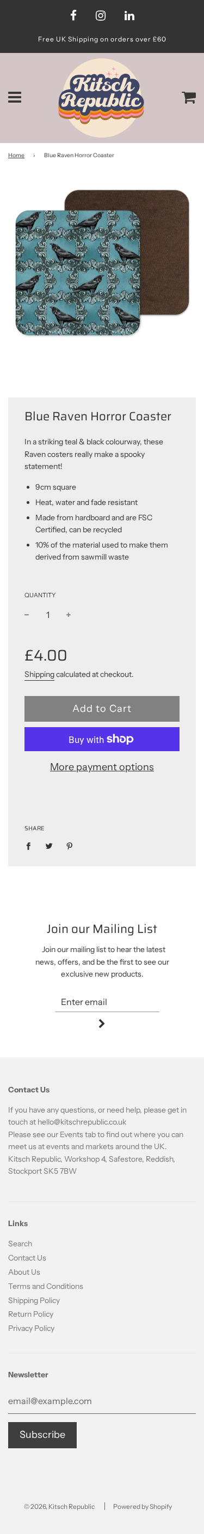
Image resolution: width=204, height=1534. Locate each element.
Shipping (39, 674)
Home (16, 155)
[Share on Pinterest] (69, 845)
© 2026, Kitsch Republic (59, 1506)
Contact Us (27, 1258)
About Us (24, 1272)
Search (20, 1243)
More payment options (102, 767)
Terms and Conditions (45, 1286)
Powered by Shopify (142, 1506)
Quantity (39, 595)
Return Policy (30, 1314)
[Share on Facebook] (31, 845)
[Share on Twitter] (49, 845)
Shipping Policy (34, 1300)
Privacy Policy (31, 1328)
